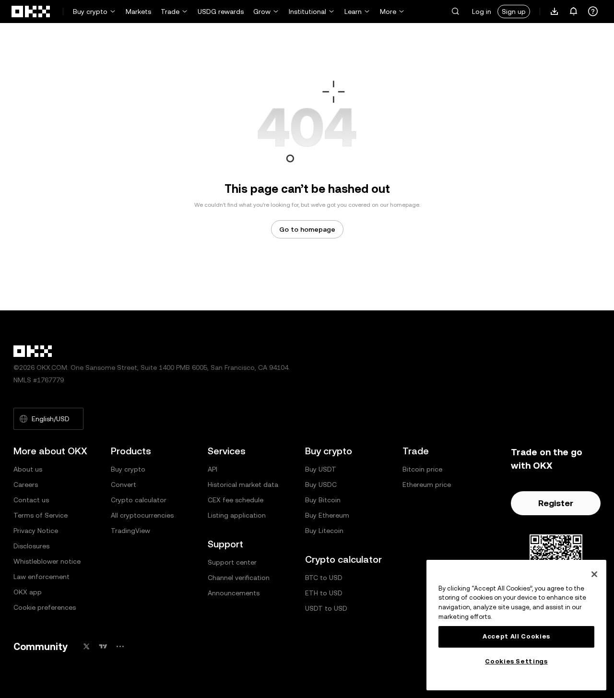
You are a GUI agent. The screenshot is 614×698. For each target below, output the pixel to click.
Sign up (514, 11)
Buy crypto (90, 11)
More (388, 11)
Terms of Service (40, 515)
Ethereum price (426, 484)
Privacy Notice (35, 530)
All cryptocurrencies (142, 515)
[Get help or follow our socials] (593, 11)
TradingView (130, 530)
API (212, 469)
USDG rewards (221, 11)
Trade (170, 11)
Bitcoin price (422, 469)
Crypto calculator (138, 500)
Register (555, 503)
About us (27, 469)
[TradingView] (103, 646)
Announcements (234, 593)
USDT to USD (326, 608)
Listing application (237, 515)
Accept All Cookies (516, 636)
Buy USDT (320, 469)
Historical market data (243, 484)
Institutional (307, 11)
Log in (481, 11)
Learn (353, 11)
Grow (262, 11)
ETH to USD (323, 593)
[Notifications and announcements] (574, 11)
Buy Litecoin (324, 530)
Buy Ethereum (327, 515)
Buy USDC (321, 484)
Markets (138, 11)
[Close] (594, 574)
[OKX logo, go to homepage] (31, 11)
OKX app (27, 592)
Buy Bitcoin (323, 500)
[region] (516, 625)
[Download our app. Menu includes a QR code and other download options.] (554, 11)
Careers (25, 484)
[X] (86, 646)
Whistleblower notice (47, 561)
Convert (123, 484)
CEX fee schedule (235, 500)
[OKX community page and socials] (120, 646)
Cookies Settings (516, 661)
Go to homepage (307, 229)
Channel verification (239, 577)
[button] (455, 11)
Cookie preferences (44, 607)
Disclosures (31, 546)
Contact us (31, 500)
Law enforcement (41, 576)
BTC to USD (323, 577)
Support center (232, 562)
